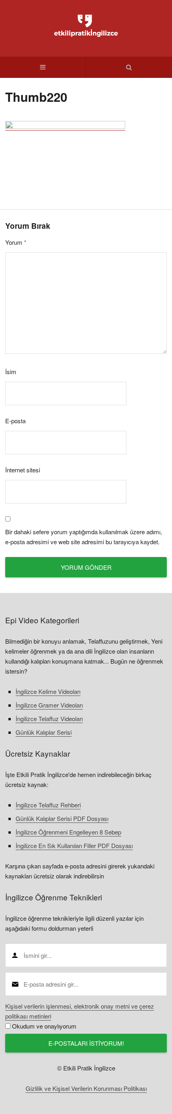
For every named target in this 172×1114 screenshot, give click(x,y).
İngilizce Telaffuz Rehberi (48, 805)
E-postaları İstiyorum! (86, 1043)
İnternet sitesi (22, 470)
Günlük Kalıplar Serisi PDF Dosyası (62, 818)
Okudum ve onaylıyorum (44, 1026)
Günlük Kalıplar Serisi (44, 732)
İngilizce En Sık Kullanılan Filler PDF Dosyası (74, 845)
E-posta (15, 420)
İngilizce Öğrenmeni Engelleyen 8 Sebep (68, 832)
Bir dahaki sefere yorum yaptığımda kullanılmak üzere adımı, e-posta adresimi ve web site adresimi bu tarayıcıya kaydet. (83, 536)
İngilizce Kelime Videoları (48, 691)
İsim (10, 371)
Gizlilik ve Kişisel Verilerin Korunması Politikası (86, 1088)
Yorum (15, 242)
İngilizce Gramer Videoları (49, 705)
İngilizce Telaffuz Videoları (49, 718)
